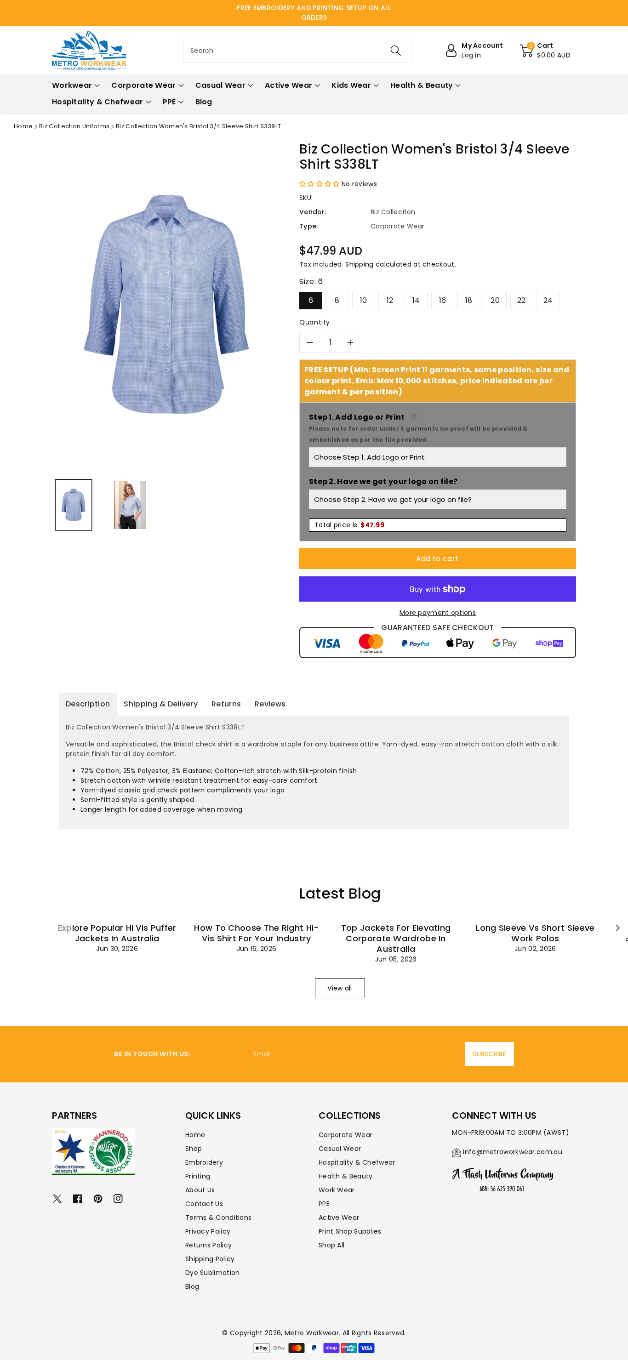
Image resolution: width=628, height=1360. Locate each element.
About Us (200, 1190)
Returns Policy (208, 1245)
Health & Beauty (346, 1176)
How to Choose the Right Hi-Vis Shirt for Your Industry (256, 933)
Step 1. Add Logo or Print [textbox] (437, 428)
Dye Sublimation (212, 1272)
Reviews (270, 704)
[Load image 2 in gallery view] (130, 505)
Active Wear (339, 1217)
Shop (193, 1148)
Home (23, 126)
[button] (545, 50)
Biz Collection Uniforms (74, 126)
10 (363, 300)
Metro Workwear (312, 1332)
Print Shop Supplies (350, 1231)
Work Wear (337, 1190)
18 (469, 300)
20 (495, 300)
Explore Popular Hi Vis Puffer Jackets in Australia (117, 933)
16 (442, 300)
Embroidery (204, 1162)
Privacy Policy (207, 1231)
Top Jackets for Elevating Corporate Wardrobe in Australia (396, 938)
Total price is (349, 524)
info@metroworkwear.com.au (512, 1151)
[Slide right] (618, 928)
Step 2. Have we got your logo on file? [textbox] (383, 481)
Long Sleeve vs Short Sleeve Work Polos (535, 933)
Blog (192, 1286)
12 (390, 300)
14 (416, 300)
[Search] (395, 50)
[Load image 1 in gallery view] (73, 505)
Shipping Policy (210, 1258)
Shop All (331, 1245)
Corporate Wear (345, 1134)
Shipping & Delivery (161, 704)
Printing (197, 1176)
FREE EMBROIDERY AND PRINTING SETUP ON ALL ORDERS (314, 12)
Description (88, 704)
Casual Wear (340, 1148)
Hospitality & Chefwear (357, 1162)
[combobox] (297, 50)
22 (521, 300)
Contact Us (204, 1203)
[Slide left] (62, 928)
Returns (226, 704)
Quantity (314, 322)
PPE (324, 1203)
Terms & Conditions (218, 1217)
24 (548, 300)
